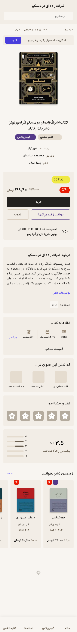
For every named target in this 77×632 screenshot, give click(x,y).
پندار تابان (35, 163)
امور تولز (32, 148)
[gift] (38, 112)
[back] (71, 6)
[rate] (65, 416)
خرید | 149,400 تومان (20, 626)
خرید (39, 201)
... (59, 29)
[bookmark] (48, 112)
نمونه (17, 214)
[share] (28, 112)
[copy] (10, 231)
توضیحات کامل (61, 293)
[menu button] (6, 6)
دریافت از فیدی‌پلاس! (50, 214)
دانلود (15, 40)
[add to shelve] (61, 377)
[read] (16, 377)
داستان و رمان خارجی (35, 29)
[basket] (16, 6)
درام (17, 29)
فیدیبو (69, 29)
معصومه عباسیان (33, 155)
